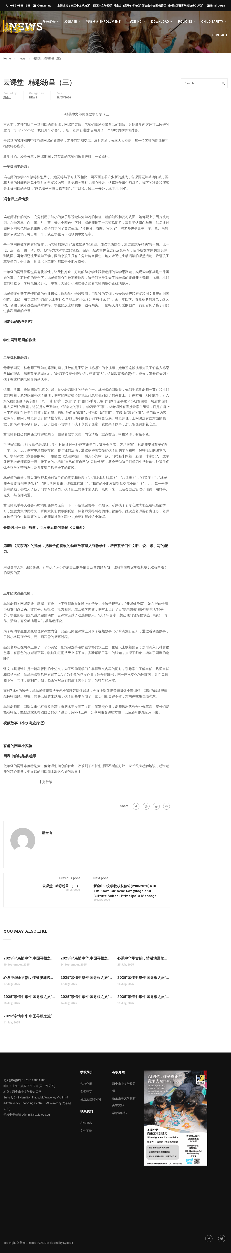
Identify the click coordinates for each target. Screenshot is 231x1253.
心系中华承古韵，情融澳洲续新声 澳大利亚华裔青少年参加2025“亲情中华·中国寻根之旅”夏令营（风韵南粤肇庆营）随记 (143, 958)
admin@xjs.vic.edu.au (36, 1114)
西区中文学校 (101, 5)
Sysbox (68, 1242)
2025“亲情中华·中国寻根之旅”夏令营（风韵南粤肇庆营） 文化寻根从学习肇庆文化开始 (29, 1016)
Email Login (218, 5)
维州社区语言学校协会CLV (184, 5)
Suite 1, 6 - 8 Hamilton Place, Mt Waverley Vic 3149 (35, 1097)
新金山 (7, 97)
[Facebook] (136, 806)
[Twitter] (156, 806)
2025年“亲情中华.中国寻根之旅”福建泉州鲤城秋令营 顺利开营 (86, 958)
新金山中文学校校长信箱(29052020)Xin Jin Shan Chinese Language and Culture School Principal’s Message (125, 891)
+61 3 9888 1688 (19, 5)
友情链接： (64, 5)
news (33, 97)
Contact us (44, 5)
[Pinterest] (166, 806)
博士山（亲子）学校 (125, 5)
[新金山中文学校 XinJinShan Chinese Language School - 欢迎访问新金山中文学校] (19, 30)
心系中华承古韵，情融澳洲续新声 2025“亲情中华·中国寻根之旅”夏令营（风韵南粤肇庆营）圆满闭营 (29, 977)
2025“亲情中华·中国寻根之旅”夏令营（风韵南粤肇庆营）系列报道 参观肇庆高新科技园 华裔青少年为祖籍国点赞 (143, 977)
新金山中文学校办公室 (27, 1091)
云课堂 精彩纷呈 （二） (61, 886)
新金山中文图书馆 (153, 5)
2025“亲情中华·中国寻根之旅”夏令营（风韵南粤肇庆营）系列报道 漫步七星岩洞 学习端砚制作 (86, 996)
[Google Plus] (146, 806)
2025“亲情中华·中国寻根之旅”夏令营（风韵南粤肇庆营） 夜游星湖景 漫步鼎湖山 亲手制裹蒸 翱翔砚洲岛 (29, 996)
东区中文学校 (79, 5)
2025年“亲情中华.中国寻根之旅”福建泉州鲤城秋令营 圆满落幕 (29, 958)
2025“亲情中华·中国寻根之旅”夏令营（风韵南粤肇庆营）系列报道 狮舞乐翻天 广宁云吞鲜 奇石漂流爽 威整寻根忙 (86, 977)
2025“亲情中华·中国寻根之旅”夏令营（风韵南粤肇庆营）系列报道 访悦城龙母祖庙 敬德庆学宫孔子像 (143, 996)
